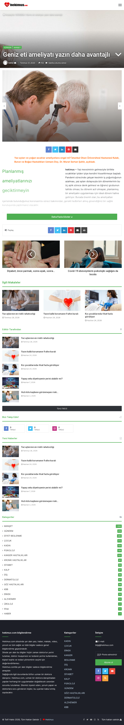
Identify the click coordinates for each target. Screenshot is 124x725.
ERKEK (7, 594)
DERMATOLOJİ (11, 579)
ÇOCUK (7, 540)
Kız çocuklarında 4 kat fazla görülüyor (40, 365)
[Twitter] (55, 149)
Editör (11, 63)
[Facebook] (49, 149)
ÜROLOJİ (8, 604)
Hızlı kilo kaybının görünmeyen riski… (39, 392)
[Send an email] (15, 63)
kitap (6, 609)
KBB (6, 589)
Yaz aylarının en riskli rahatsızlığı (18, 314)
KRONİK (68, 669)
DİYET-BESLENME (13, 536)
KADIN (7, 545)
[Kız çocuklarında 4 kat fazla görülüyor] (103, 300)
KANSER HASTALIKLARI (16, 555)
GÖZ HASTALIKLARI (14, 584)
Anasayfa (9, 15)
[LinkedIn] (62, 149)
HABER (7, 613)
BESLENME (69, 660)
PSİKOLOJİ (9, 550)
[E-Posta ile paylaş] (75, 149)
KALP (6, 570)
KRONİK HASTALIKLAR (15, 560)
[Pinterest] (69, 149)
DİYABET (8, 565)
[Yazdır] (84, 230)
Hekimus (49, 719)
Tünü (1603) (62, 408)
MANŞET (17, 47)
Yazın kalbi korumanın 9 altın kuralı (61, 314)
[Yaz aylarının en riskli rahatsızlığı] (20, 300)
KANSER (68, 655)
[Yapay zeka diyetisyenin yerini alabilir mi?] (10, 383)
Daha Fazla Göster (61, 216)
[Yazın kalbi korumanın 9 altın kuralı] (62, 300)
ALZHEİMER (10, 599)
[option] (62, 106)
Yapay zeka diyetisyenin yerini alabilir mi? (42, 378)
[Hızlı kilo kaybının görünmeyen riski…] (10, 396)
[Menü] (120, 5)
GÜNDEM (20, 15)
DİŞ (6, 574)
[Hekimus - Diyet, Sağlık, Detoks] (16, 5)
